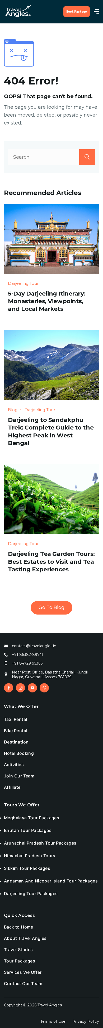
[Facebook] (8, 687)
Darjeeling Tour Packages (31, 893)
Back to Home (18, 927)
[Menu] (96, 11)
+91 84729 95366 (27, 663)
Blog (12, 409)
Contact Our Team (23, 983)
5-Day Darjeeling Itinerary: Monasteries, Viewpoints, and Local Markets (46, 301)
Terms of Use (53, 1021)
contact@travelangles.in (34, 645)
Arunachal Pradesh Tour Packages (40, 843)
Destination (16, 742)
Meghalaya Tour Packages (31, 817)
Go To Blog (51, 607)
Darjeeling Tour (23, 283)
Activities (14, 764)
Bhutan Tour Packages (28, 830)
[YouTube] (32, 687)
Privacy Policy (85, 1021)
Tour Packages (19, 961)
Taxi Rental (15, 719)
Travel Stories (18, 949)
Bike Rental (15, 730)
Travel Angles (50, 1005)
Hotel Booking (19, 753)
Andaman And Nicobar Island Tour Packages (51, 881)
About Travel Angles (25, 938)
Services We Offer (23, 972)
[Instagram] (20, 687)
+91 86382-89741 (27, 654)
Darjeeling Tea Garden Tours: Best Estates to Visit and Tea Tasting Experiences (51, 561)
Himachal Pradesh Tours (29, 855)
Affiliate (12, 787)
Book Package (76, 11)
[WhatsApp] (44, 687)
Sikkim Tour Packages (27, 868)
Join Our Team (19, 776)
